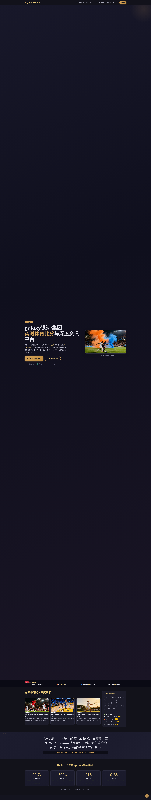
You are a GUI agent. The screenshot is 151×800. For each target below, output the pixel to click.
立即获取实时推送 (35, 358)
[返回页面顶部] (147, 796)
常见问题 (108, 2)
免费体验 (123, 2)
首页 (76, 2)
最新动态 (115, 2)
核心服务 (101, 2)
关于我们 (95, 2)
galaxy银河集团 (33, 2)
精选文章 (81, 2)
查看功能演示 (54, 358)
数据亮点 (88, 2)
